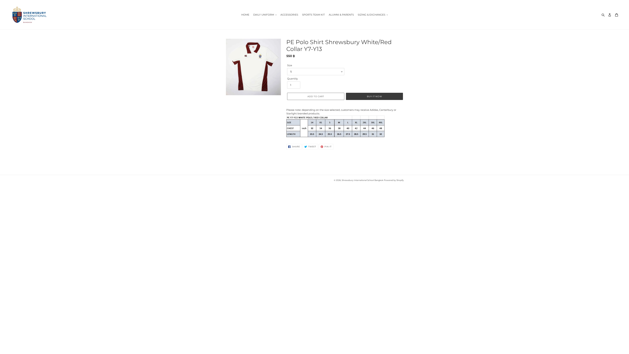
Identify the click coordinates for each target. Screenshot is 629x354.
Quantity (292, 78)
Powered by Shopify (394, 180)
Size (289, 65)
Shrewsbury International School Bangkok (362, 180)
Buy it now (374, 96)
